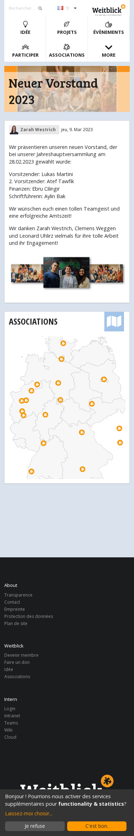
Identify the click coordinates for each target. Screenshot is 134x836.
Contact (12, 602)
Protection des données (28, 616)
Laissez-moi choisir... (29, 813)
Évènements (108, 32)
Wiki (8, 730)
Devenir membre (21, 655)
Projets (67, 32)
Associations (67, 55)
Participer (25, 55)
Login (9, 709)
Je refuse (35, 825)
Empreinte (14, 609)
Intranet (12, 716)
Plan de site (16, 623)
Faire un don (17, 662)
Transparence (18, 595)
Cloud (10, 737)
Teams (11, 723)
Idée (25, 32)
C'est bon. (96, 825)
